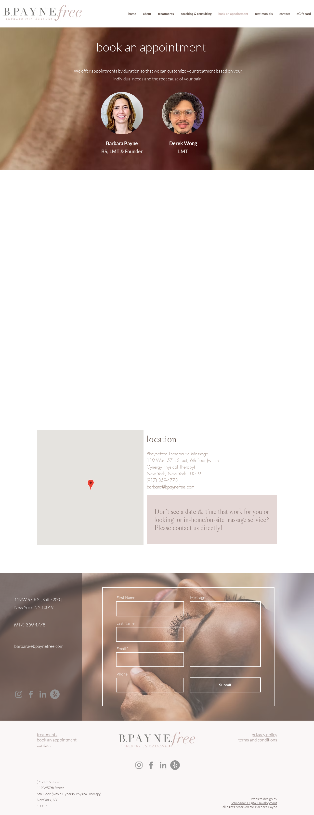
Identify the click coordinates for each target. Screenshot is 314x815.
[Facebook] (31, 694)
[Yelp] (55, 694)
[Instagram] (19, 694)
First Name (126, 597)
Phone (122, 674)
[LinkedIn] (43, 694)
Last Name (125, 623)
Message (197, 597)
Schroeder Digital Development (254, 803)
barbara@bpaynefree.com (171, 487)
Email (121, 648)
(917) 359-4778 (162, 480)
